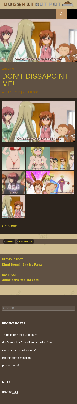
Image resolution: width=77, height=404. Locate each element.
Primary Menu (72, 14)
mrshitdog (30, 92)
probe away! (10, 365)
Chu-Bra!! (25, 241)
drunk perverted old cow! (20, 277)
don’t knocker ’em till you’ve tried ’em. (27, 342)
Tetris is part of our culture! (20, 334)
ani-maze (8, 69)
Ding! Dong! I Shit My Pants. (22, 262)
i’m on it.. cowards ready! (19, 350)
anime (9, 241)
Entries (10, 391)
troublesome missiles (16, 357)
